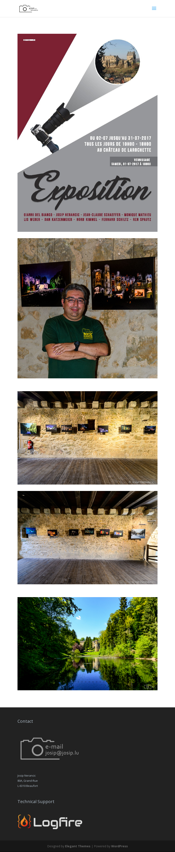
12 (104, 682)
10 (96, 682)
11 (100, 682)
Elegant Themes (77, 846)
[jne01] (88, 689)
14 (111, 682)
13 (107, 682)
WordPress (119, 846)
